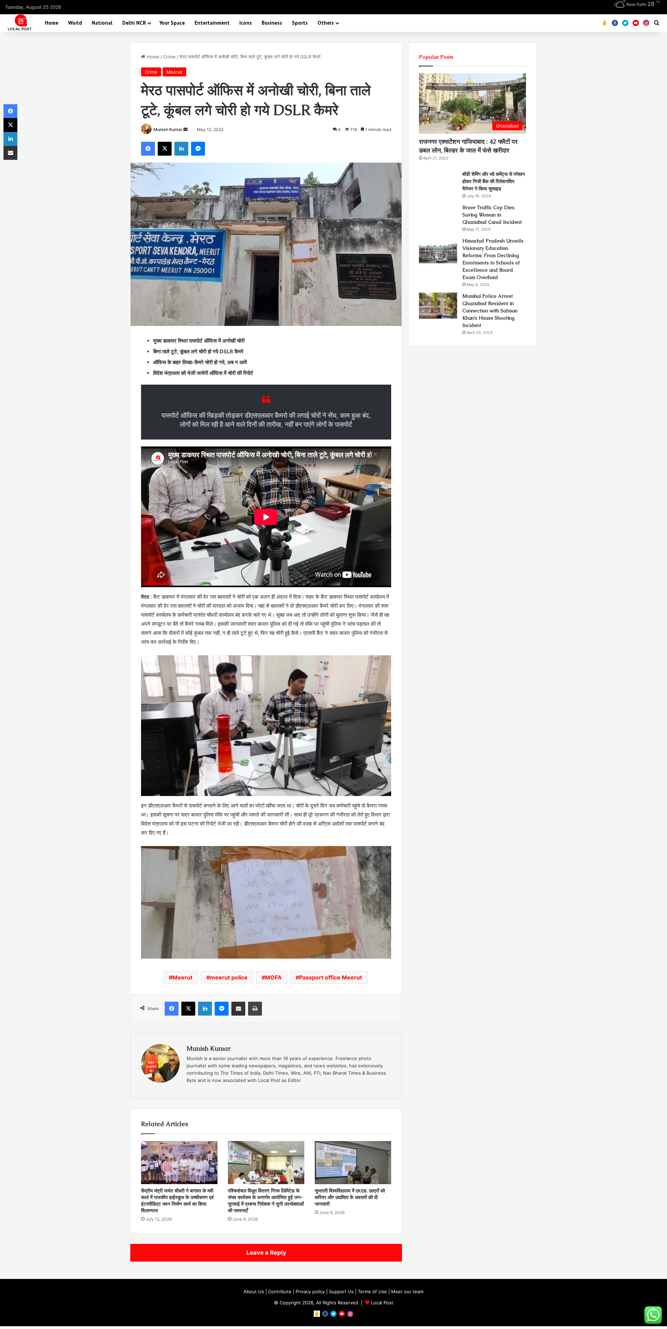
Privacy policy (310, 1291)
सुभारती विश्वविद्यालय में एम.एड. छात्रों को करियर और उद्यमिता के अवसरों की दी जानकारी (350, 1197)
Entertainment (212, 22)
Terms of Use (372, 1291)
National (102, 22)
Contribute (279, 1291)
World (75, 22)
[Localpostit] (18, 22)
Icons (245, 22)
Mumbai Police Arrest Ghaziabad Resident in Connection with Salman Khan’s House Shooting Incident (490, 310)
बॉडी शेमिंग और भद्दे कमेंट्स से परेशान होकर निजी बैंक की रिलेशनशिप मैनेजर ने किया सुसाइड (493, 181)
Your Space (172, 22)
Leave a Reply (266, 1252)
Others (326, 22)
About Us (254, 1291)
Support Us (341, 1291)
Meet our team (407, 1291)
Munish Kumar (168, 129)
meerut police (229, 977)
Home (51, 22)
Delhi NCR (134, 22)
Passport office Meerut (330, 977)
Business (272, 22)
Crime (169, 56)
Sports (300, 22)
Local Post (382, 1302)
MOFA (273, 977)
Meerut (174, 72)
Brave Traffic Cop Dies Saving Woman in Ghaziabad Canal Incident (492, 214)
